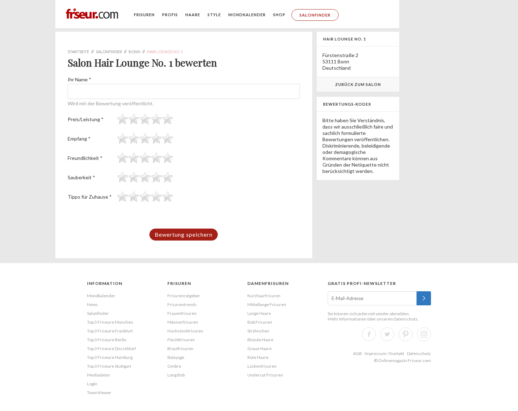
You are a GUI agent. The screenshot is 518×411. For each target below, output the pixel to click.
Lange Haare (259, 313)
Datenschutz (406, 319)
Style (214, 14)
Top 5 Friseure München (110, 322)
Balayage (175, 357)
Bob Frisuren (259, 322)
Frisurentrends (182, 304)
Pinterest (406, 334)
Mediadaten (98, 375)
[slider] (145, 119)
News (92, 304)
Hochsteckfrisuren (185, 331)
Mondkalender (247, 14)
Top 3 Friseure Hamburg (109, 357)
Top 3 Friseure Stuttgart (109, 366)
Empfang (79, 139)
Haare (192, 14)
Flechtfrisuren (181, 339)
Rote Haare (258, 357)
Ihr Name (79, 79)
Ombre (174, 366)
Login (92, 383)
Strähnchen (258, 331)
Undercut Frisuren (265, 375)
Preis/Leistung (86, 119)
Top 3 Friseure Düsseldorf (111, 348)
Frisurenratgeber (183, 295)
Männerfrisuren (182, 322)
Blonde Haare (260, 339)
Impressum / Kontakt (384, 353)
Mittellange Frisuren (266, 304)
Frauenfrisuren (182, 313)
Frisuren (144, 14)
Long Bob (176, 375)
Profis (170, 14)
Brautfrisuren (180, 348)
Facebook (369, 334)
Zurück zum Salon (358, 84)
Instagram (424, 334)
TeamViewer (99, 392)
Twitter (387, 334)
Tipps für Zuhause (90, 197)
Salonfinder (315, 15)
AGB (357, 353)
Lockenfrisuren (262, 366)
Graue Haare (259, 348)
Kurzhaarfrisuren (263, 295)
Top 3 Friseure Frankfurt (110, 331)
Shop (279, 14)
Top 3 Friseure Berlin (107, 339)
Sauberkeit (81, 177)
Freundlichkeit (85, 158)
